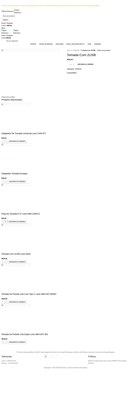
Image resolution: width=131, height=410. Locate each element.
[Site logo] (7, 11)
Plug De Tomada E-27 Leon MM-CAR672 (20, 214)
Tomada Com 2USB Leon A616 (15, 254)
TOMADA (76, 50)
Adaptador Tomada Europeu (14, 173)
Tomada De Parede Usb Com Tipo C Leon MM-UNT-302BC (28, 294)
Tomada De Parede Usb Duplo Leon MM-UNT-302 (24, 334)
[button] (14, 141)
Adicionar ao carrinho (85, 64)
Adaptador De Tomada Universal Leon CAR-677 (23, 133)
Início (69, 50)
